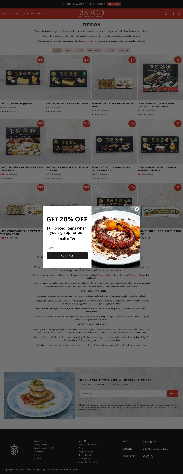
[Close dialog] (137, 209)
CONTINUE (67, 255)
